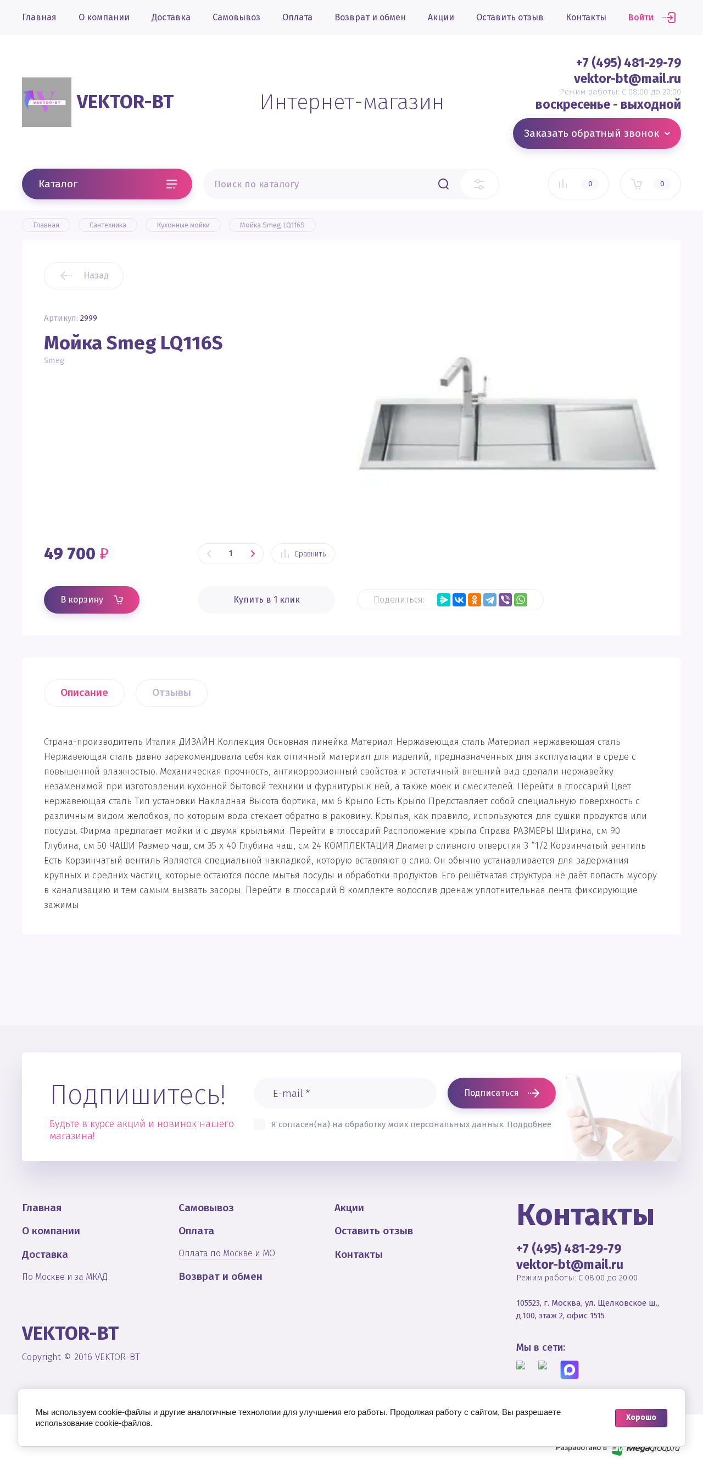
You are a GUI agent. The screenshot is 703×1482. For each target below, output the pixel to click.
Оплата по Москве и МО (226, 1253)
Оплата (297, 17)
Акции (441, 17)
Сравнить (310, 554)
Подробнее (529, 1124)
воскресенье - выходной (608, 104)
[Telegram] (489, 599)
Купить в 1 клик (266, 599)
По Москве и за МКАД (65, 1277)
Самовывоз (236, 17)
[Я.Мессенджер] (443, 599)
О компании (104, 17)
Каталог (57, 183)
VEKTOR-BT (125, 101)
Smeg (54, 360)
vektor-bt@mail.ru (627, 78)
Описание (84, 692)
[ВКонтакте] (459, 599)
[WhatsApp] (520, 599)
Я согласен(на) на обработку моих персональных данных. (411, 1124)
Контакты (586, 17)
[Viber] (505, 599)
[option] (508, 413)
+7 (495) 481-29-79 (628, 62)
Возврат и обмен (370, 17)
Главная (39, 17)
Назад (96, 275)
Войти (641, 17)
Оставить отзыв (510, 17)
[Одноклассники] (474, 599)
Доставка (171, 17)
